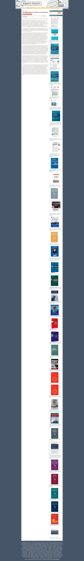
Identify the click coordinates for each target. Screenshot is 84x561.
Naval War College (38, 552)
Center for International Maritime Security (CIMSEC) (40, 543)
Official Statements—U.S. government (56, 552)
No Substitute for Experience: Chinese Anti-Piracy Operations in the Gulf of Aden (55, 396)
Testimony (37, 557)
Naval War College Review (46, 552)
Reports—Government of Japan (35, 554)
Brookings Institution (56, 542)
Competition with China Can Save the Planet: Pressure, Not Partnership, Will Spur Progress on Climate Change (55, 108)
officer (37, 48)
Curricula (59, 545)
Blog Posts (38, 542)
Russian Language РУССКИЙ (26, 556)
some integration (32, 61)
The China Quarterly (49, 557)
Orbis (26, 553)
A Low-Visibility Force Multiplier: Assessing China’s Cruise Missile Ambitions (54, 356)
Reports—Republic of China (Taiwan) (33, 555)
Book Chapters (43, 542)
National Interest (25, 552)
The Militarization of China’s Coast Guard (35, 12)
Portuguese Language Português (48, 553)
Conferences (35, 545)
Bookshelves (50, 542)
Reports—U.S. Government (44, 555)
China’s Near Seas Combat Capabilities (55, 383)
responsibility (25, 25)
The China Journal (42, 557)
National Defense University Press (56, 551)
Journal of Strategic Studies (40, 550)
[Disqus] (35, 88)
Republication (50, 555)
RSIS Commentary (58, 555)
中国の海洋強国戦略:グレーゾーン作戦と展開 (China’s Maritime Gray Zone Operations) (55, 170)
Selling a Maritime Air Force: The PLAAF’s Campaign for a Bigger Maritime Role (55, 186)
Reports (29, 554)
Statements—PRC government (48, 556)
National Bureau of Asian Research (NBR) (45, 551)
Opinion (24, 553)
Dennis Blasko (26, 41)
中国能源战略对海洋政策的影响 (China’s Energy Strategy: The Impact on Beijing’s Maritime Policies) (55, 288)
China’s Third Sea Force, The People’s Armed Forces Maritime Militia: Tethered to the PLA (55, 229)
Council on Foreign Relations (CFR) (43, 545)
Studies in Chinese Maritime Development (29, 557)
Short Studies (32, 556)
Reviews (54, 555)
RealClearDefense (24, 554)
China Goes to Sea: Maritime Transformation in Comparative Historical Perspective (55, 485)
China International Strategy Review (54, 543)
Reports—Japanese (56, 554)
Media (27, 551)
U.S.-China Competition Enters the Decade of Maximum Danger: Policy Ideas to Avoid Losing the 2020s (54, 55)
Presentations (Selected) (57, 553)
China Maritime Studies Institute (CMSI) (27, 14)
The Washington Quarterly (57, 557)
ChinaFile (51, 544)
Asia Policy (29, 542)
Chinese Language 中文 (56, 544)
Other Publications (31, 553)
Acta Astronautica (24, 542)
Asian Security (34, 542)
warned (46, 70)
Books (47, 542)
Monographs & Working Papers (33, 551)
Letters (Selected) (56, 550)
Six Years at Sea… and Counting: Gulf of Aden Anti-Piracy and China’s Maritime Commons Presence (55, 302)
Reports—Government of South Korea (47, 554)
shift (33, 66)
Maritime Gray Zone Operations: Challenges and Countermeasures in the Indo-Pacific (55, 41)
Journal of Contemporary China (31, 550)
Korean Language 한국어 (49, 550)
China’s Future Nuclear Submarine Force (55, 512)
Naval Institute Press (31, 552)
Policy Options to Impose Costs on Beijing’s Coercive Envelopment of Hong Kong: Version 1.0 (55, 139)
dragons (41, 57)
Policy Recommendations (38, 553)
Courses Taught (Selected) (53, 545)
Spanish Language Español (39, 556)
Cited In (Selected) (30, 545)
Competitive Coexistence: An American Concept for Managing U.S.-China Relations (55, 214)
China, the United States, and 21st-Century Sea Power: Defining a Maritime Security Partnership (55, 471)
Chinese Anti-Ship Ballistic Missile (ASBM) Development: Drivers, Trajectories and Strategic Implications (55, 410)
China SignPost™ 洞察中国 (45, 544)
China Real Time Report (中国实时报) (36, 544)
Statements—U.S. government (58, 556)
